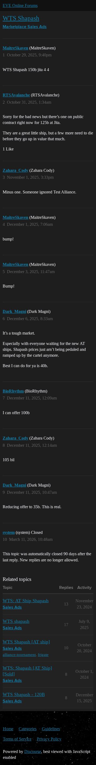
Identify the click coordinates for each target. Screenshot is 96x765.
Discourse (32, 751)
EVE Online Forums (20, 5)
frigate (43, 654)
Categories (28, 729)
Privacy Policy (49, 739)
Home (8, 729)
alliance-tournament (19, 654)
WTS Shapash (21, 18)
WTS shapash (16, 621)
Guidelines (51, 729)
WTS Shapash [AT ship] (26, 641)
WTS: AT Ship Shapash (26, 600)
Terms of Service (17, 739)
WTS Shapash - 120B (24, 694)
